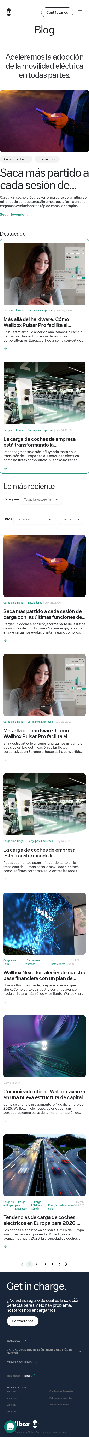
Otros (7, 519)
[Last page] (67, 1264)
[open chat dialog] (10, 1426)
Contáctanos (57, 12)
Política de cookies (59, 1405)
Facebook (12, 1411)
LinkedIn (11, 1405)
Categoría (11, 499)
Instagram (12, 1398)
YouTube (11, 1391)
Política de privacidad (60, 1398)
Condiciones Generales (61, 1391)
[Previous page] (22, 1264)
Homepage (13, 1376)
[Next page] (59, 1264)
